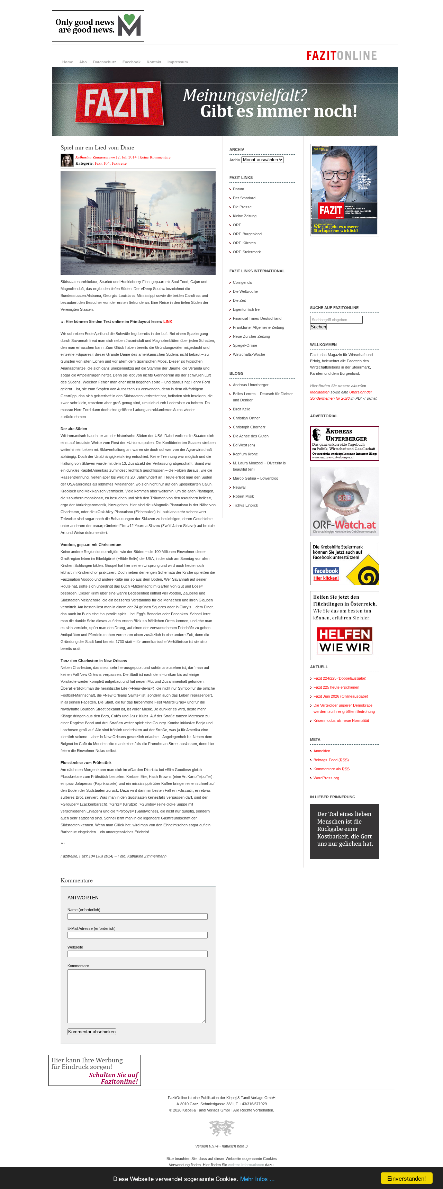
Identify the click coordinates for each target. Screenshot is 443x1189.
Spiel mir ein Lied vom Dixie (97, 147)
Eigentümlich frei (246, 309)
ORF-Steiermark (247, 252)
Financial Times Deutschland (257, 318)
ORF (237, 225)
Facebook (132, 62)
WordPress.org (326, 778)
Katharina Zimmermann (95, 157)
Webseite (75, 947)
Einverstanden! (406, 1178)
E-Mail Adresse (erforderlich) (91, 928)
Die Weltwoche (245, 291)
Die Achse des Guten (251, 436)
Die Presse (242, 207)
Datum (238, 189)
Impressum (178, 62)
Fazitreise (119, 163)
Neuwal (239, 487)
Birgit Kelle (241, 409)
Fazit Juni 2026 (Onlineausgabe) (341, 696)
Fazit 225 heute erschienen (336, 687)
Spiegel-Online (245, 345)
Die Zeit (239, 300)
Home (67, 62)
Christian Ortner (246, 418)
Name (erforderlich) (83, 910)
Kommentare (78, 966)
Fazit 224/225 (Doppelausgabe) (340, 678)
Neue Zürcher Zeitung (251, 336)
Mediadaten (319, 392)
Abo (83, 62)
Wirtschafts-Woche (249, 354)
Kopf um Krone (245, 454)
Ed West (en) (244, 445)
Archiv (234, 160)
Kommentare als (332, 769)
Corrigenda (242, 282)
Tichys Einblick (245, 505)
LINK (167, 321)
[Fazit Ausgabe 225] (344, 235)
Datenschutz (104, 62)
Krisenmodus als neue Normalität (341, 720)
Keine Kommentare (155, 157)
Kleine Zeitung (244, 216)
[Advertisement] (272, 26)
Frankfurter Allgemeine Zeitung (258, 327)
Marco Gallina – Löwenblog (255, 478)
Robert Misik (243, 496)
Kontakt (154, 62)
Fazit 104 (102, 163)
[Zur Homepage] (225, 135)
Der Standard (244, 198)
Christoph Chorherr (249, 427)
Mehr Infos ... (257, 1178)
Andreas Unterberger (251, 385)
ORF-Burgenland (247, 234)
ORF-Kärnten (244, 243)
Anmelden (322, 751)
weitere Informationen (246, 1165)
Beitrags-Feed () (331, 760)
